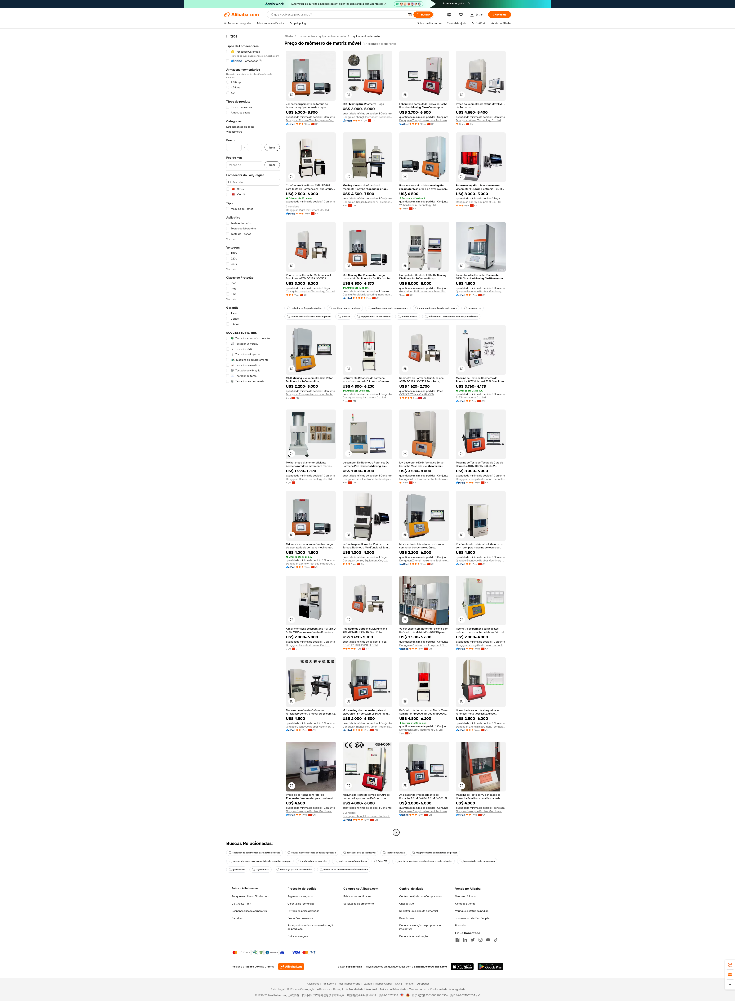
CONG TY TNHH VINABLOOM (416, 394)
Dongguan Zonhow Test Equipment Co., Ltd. (311, 120)
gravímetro (239, 869)
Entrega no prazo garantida (303, 910)
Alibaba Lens (253, 966)
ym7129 (346, 316)
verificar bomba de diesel (346, 308)
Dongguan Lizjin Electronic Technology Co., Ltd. (367, 479)
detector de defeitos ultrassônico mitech (345, 869)
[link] (730, 965)
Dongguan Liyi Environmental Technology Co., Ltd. (424, 479)
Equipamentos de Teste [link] (366, 36)
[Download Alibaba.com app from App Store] (462, 966)
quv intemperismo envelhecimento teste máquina (425, 861)
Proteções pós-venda (300, 918)
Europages (423, 983)
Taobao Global (383, 983)
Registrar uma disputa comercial (418, 910)
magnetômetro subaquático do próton (436, 852)
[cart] (461, 15)
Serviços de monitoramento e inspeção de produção (310, 927)
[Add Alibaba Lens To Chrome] (291, 966)
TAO (397, 983)
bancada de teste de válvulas (479, 861)
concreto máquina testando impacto (311, 316)
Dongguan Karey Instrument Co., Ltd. (364, 397)
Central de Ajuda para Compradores (420, 896)
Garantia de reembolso (300, 903)
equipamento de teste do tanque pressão (313, 852)
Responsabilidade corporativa (249, 910)
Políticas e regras (297, 936)
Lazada (367, 983)
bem (272, 147)
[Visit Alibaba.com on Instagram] (480, 939)
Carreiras (237, 918)
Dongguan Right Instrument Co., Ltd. (307, 209)
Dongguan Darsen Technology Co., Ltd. (309, 479)
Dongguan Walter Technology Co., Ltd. (478, 120)
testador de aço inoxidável (361, 852)
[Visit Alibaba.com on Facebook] (457, 939)
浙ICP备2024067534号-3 (465, 995)
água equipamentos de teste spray (438, 308)
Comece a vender (465, 903)
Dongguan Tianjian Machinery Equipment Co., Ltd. (367, 201)
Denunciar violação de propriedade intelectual (420, 927)
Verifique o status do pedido (471, 910)
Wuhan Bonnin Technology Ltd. (417, 204)
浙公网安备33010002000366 (430, 995)
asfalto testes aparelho (314, 861)
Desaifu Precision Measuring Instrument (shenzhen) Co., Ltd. (367, 294)
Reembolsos (406, 918)
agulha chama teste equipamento (390, 308)
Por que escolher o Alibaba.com (250, 896)
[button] (409, 14)
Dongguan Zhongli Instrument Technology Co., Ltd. (367, 116)
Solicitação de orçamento (358, 903)
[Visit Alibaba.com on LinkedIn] (465, 939)
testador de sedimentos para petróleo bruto (256, 852)
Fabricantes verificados (357, 896)
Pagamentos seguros (300, 896)
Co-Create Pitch (241, 903)
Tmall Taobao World (348, 983)
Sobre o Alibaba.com (245, 888)
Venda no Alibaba (465, 896)
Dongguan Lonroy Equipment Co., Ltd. (478, 201)
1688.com (328, 983)
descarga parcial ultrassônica (296, 869)
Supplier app (354, 966)
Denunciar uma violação (413, 936)
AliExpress (313, 983)
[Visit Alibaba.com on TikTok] (495, 939)
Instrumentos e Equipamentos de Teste (322, 36)
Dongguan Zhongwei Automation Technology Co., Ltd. (311, 394)
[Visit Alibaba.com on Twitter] (472, 939)
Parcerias (460, 925)
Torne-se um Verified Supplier (472, 918)
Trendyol (408, 983)
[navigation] (253, 434)
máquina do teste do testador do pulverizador (453, 316)
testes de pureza (396, 852)
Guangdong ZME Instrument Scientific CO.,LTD (424, 291)
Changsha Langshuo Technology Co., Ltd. (310, 291)
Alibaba (288, 36)
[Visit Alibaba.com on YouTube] (488, 939)
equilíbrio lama (409, 316)
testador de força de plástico (306, 308)
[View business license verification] (402, 995)
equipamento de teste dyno (375, 316)
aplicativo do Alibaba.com (430, 966)
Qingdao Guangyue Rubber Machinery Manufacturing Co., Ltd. (481, 291)
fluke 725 (382, 861)
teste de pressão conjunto (352, 861)
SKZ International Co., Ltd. (471, 397)
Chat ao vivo (406, 903)
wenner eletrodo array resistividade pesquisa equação (262, 861)
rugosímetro (262, 869)
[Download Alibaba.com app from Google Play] (490, 966)
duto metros (474, 308)
